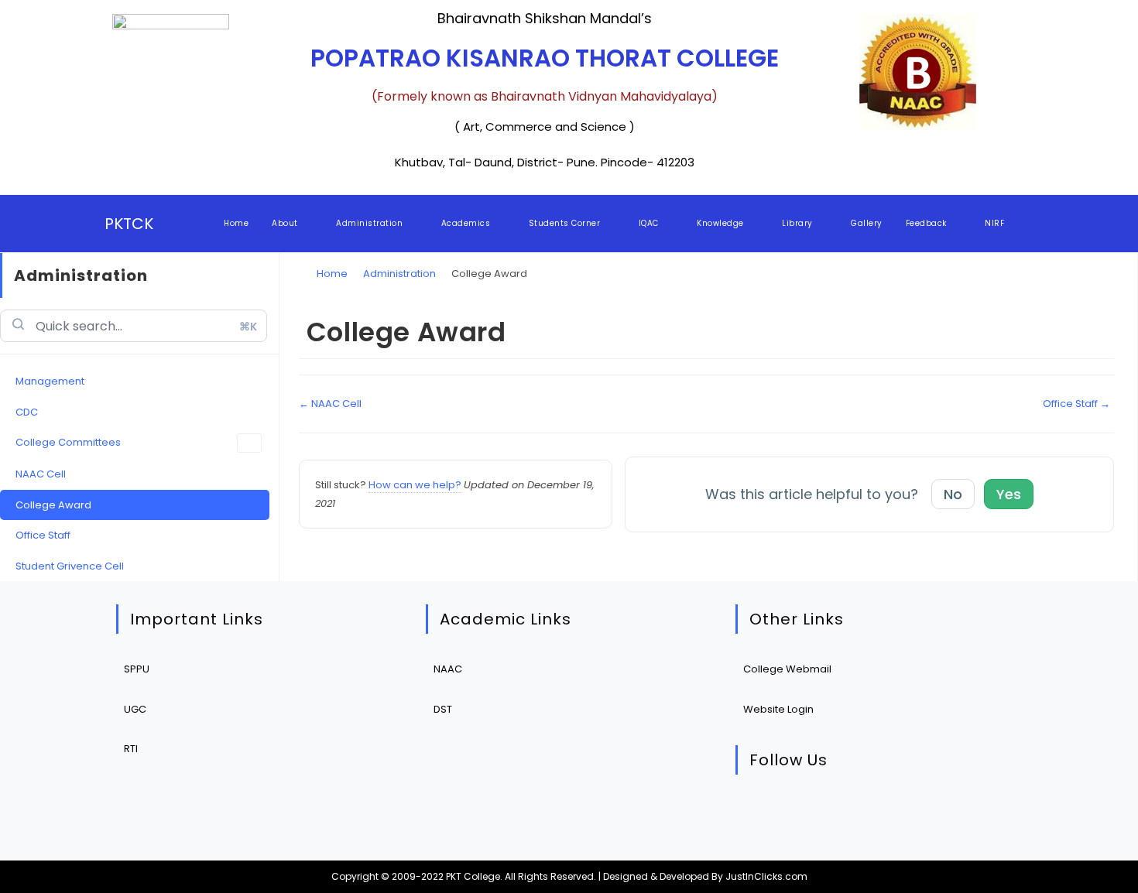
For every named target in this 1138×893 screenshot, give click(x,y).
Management (49, 381)
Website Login (778, 709)
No (953, 494)
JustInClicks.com (766, 876)
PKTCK (129, 223)
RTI (131, 748)
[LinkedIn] (853, 813)
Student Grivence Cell (69, 566)
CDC (26, 412)
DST (443, 709)
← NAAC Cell (330, 403)
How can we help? (414, 484)
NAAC (448, 669)
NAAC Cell (40, 474)
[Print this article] (1110, 315)
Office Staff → (1076, 403)
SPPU (136, 669)
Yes (1008, 494)
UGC (135, 709)
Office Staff (42, 535)
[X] (759, 813)
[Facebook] (806, 813)
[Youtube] (900, 813)
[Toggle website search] (1030, 223)
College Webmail (787, 669)
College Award (53, 505)
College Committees (68, 442)
